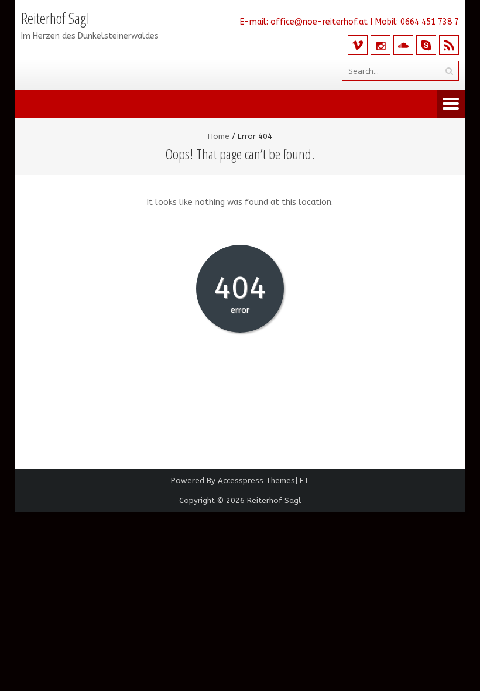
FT (304, 480)
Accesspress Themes (256, 480)
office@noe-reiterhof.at (319, 22)
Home (218, 136)
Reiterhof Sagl (274, 500)
